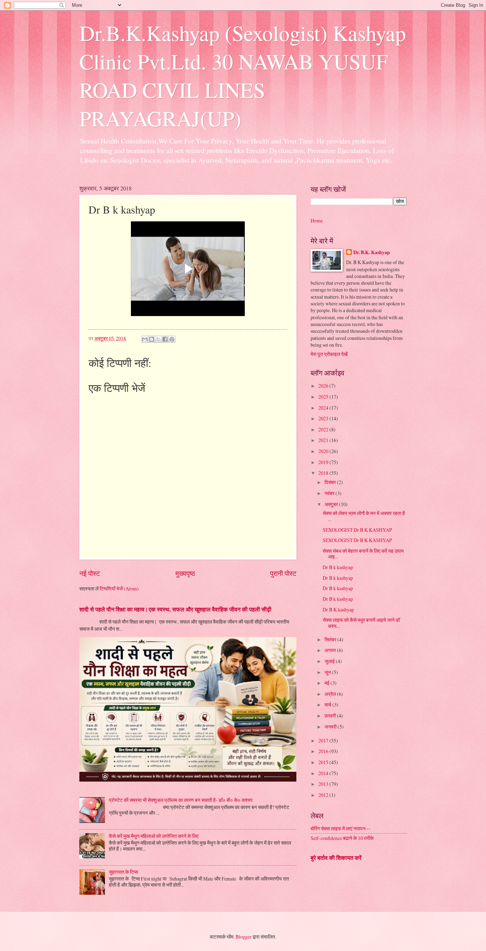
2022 (323, 429)
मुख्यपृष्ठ (185, 573)
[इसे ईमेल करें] (144, 339)
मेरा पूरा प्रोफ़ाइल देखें (329, 354)
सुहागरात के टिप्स (123, 871)
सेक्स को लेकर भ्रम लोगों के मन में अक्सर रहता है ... (364, 516)
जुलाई (330, 661)
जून (328, 672)
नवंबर (330, 493)
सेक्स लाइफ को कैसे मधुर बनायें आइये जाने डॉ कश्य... (361, 622)
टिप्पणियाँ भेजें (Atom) (119, 588)
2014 (323, 773)
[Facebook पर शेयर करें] (165, 339)
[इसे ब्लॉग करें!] (151, 339)
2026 (323, 385)
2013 (323, 784)
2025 (323, 396)
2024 (323, 407)
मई (327, 682)
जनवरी (331, 726)
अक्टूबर (331, 504)
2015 (323, 762)
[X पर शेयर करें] (158, 339)
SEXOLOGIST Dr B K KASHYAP (357, 529)
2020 (323, 451)
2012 (323, 795)
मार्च (328, 704)
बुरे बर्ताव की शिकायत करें (336, 857)
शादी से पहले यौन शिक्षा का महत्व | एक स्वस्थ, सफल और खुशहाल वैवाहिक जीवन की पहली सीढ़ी (175, 609)
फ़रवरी (330, 715)
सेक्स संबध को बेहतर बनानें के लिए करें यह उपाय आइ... (363, 553)
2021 (323, 440)
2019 (323, 462)
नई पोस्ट (89, 573)
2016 (323, 751)
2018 (323, 472)
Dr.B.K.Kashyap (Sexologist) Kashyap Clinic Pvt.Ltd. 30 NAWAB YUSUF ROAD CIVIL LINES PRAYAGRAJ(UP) (242, 75)
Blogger (244, 936)
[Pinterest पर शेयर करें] (171, 339)
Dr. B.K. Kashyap (371, 252)
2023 (323, 418)
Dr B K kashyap (338, 609)
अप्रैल (330, 693)
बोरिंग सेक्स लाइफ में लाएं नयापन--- (341, 828)
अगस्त (330, 650)
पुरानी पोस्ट (283, 573)
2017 (323, 740)
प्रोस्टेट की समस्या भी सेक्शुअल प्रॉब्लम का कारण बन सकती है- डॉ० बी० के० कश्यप (181, 800)
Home (317, 220)
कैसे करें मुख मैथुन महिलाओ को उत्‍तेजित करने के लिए (154, 835)
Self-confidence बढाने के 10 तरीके (342, 838)
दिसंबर (330, 482)
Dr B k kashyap (338, 567)
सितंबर (330, 639)
